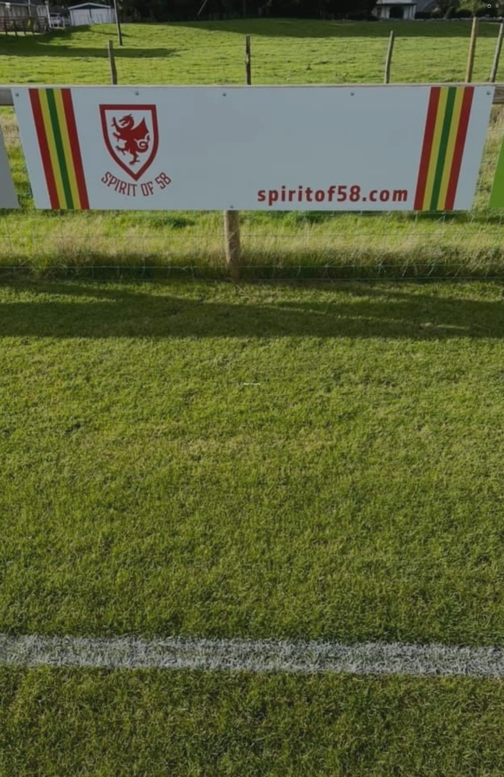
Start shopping (252, 383)
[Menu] (497, 6)
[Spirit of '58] (7, 6)
